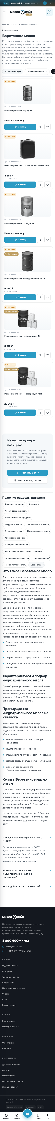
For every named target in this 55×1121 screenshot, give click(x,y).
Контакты (6, 1048)
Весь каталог (37, 565)
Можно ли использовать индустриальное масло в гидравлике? (17, 874)
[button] (51, 3)
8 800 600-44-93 (15, 941)
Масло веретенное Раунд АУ (18, 110)
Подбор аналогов (10, 1026)
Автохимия (34, 504)
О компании (8, 1043)
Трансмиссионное (10, 977)
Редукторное (8, 982)
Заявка (49, 14)
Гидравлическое (10, 965)
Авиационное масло (14, 504)
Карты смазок (9, 1021)
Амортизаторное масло (16, 511)
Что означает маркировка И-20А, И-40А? (22, 839)
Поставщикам (8, 1075)
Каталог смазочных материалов (25, 25)
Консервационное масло (16, 544)
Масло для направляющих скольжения (23, 551)
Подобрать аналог (29, 472)
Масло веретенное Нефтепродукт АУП (23, 394)
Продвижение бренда (12, 1081)
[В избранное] (47, 127)
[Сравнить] (40, 127)
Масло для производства (17, 558)
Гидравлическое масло (38, 524)
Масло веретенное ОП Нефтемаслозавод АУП (26, 165)
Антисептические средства (18, 517)
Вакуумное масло (13, 524)
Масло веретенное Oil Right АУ (19, 223)
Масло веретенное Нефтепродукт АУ (22, 336)
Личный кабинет (10, 1087)
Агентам (6, 1070)
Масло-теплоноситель (15, 565)
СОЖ (4, 999)
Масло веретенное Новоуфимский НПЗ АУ (24, 278)
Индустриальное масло (38, 531)
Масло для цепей (42, 558)
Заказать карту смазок (29, 480)
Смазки (5, 994)
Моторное (7, 971)
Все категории (9, 1005)
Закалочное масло (13, 531)
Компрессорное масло (16, 538)
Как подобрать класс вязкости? (21, 886)
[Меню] (4, 12)
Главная (5, 25)
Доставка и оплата (11, 1064)
